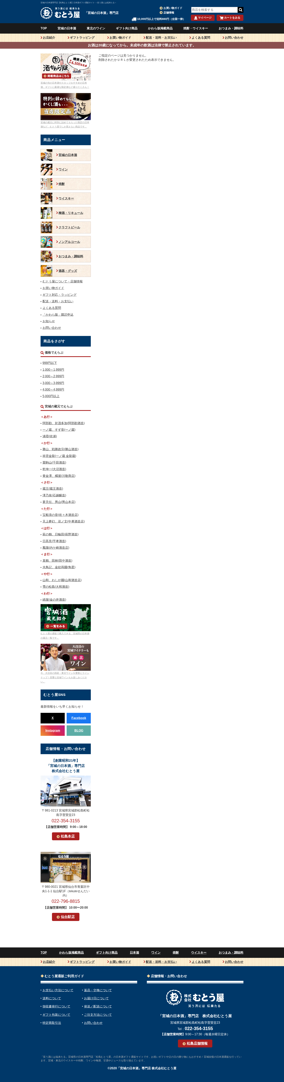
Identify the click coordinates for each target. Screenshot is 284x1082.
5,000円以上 (51, 396)
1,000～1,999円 (53, 369)
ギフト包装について (56, 1014)
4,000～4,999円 (53, 389)
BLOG (78, 730)
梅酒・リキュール (71, 213)
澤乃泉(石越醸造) (54, 495)
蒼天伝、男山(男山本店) (59, 502)
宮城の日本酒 (67, 28)
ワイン (63, 169)
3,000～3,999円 (53, 383)
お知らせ (49, 321)
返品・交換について (98, 990)
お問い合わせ (234, 37)
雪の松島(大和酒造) (56, 586)
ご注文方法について (98, 1014)
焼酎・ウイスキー (195, 28)
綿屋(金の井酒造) (54, 599)
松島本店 (68, 836)
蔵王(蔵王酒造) (53, 488)
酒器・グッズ (68, 270)
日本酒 (134, 952)
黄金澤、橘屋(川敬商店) (59, 475)
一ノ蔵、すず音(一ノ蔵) (59, 429)
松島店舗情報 (197, 1043)
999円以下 (50, 363)
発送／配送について (98, 1006)
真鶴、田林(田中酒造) (57, 560)
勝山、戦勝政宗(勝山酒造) (60, 449)
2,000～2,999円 (53, 376)
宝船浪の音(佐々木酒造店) (60, 514)
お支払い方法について (58, 990)
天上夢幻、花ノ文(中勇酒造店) (64, 521)
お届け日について (96, 998)
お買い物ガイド (172, 7)
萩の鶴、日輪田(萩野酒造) (60, 534)
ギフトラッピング (82, 37)
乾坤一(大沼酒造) (54, 469)
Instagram (52, 730)
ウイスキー (66, 198)
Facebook (78, 718)
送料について (52, 998)
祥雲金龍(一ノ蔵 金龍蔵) (59, 456)
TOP (44, 28)
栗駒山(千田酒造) (54, 462)
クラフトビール (69, 227)
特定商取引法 (52, 1022)
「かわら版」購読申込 (58, 314)
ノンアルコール (69, 241)
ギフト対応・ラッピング (60, 294)
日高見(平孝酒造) (54, 541)
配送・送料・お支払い (161, 37)
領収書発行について (56, 1006)
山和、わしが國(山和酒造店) (62, 580)
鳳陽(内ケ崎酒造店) (56, 547)
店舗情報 (168, 12)
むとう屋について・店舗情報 (63, 281)
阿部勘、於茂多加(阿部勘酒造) (64, 423)
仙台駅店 (68, 917)
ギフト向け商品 (127, 28)
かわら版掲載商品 (160, 28)
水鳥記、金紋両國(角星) (59, 567)
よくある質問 (201, 37)
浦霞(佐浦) (50, 436)
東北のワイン (96, 28)
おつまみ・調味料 (231, 28)
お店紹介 (49, 37)
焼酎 (62, 184)
